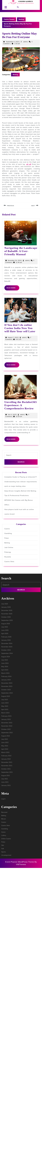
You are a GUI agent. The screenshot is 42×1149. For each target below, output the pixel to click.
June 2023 (5, 703)
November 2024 (6, 647)
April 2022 (4, 749)
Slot (2, 845)
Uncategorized (6, 855)
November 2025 (6, 614)
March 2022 (5, 752)
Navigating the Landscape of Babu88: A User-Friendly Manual (20, 251)
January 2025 (6, 640)
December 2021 (6, 762)
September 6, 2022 (12, 41)
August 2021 (5, 775)
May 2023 (4, 706)
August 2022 (5, 736)
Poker (6, 538)
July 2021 (4, 779)
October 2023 (6, 689)
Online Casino (6, 838)
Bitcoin (3, 819)
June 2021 (5, 782)
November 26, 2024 (14, 260)
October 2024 (6, 650)
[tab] (5, 7)
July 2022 (4, 739)
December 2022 (6, 723)
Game (3, 832)
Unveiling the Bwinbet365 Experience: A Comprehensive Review (20, 405)
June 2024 (5, 663)
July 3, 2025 (12, 414)
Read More (13, 288)
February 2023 (6, 716)
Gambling (8, 533)
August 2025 (5, 623)
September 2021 (7, 772)
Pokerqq (7, 552)
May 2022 (4, 746)
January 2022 (6, 759)
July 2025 (4, 627)
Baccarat (4, 812)
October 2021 (6, 769)
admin (25, 41)
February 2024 (6, 676)
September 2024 (7, 653)
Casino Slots (9, 561)
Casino (7, 529)
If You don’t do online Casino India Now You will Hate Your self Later (19, 328)
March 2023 (5, 713)
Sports (3, 852)
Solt (2, 848)
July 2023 (4, 699)
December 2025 (6, 610)
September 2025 (7, 620)
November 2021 (6, 765)
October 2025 (6, 617)
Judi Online (8, 547)
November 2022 (6, 726)
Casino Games (9, 19)
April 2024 (4, 670)
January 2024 (6, 680)
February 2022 (6, 756)
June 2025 (5, 630)
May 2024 (4, 666)
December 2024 (6, 643)
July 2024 (4, 660)
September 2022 (7, 732)
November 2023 (6, 686)
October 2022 (6, 729)
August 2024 (5, 656)
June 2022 (5, 742)
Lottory (3, 835)
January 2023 (6, 719)
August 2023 (5, 696)
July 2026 (4, 604)
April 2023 (4, 709)
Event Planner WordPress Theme (20, 862)
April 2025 (4, 633)
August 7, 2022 (13, 337)
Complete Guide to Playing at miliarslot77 (20, 477)
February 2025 (6, 637)
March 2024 (5, 673)
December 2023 (6, 683)
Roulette (7, 557)
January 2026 (6, 607)
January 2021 (6, 785)
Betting (21, 19)
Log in (3, 799)
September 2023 (7, 693)
